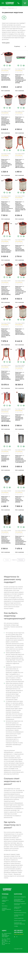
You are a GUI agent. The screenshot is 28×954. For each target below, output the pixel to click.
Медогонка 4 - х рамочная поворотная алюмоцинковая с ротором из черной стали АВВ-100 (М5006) (6, 163)
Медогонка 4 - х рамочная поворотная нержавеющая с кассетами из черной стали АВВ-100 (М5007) (19, 163)
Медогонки (11, 8)
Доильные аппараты (20, 896)
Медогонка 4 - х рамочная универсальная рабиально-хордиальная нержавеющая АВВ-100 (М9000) (6, 375)
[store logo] (10, 3)
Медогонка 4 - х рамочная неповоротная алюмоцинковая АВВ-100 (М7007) (5, 77)
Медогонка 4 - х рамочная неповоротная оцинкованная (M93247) (19, 417)
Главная (4, 8)
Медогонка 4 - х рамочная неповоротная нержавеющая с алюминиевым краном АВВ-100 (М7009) (5, 121)
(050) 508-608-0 (18, 932)
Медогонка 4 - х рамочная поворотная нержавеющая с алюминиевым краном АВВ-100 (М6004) (5, 332)
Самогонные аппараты (17, 908)
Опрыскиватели (18, 918)
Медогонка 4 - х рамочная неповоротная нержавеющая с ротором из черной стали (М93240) (20, 459)
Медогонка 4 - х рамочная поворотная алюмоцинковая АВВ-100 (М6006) (19, 248)
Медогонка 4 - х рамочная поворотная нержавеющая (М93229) (19, 499)
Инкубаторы (17, 910)
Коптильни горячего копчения (20, 904)
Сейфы (16, 926)
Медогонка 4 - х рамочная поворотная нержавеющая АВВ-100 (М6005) (19, 331)
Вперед (20, 560)
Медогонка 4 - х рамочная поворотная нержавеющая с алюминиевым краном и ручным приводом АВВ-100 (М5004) (20, 206)
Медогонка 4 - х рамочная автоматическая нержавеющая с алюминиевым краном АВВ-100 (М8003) (19, 376)
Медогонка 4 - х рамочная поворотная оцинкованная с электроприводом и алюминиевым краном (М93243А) (20, 540)
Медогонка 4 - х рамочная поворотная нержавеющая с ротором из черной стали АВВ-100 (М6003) (20, 290)
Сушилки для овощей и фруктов (19, 923)
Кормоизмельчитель (20, 912)
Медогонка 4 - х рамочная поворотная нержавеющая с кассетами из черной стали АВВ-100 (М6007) (5, 290)
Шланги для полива (20, 920)
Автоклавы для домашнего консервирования (19, 900)
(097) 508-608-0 (18, 930)
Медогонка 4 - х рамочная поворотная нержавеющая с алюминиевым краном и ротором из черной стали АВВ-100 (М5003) (7, 206)
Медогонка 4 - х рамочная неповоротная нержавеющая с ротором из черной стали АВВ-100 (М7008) (20, 78)
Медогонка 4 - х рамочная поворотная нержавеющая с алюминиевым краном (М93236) (5, 540)
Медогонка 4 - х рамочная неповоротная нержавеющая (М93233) (5, 458)
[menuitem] (4, 897)
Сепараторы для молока (18, 915)
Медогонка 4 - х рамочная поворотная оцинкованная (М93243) (5, 499)
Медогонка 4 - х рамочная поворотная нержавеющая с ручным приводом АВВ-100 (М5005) (6, 249)
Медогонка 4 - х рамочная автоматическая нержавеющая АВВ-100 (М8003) (5, 418)
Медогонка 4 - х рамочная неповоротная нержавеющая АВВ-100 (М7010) (19, 120)
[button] (4, 66)
